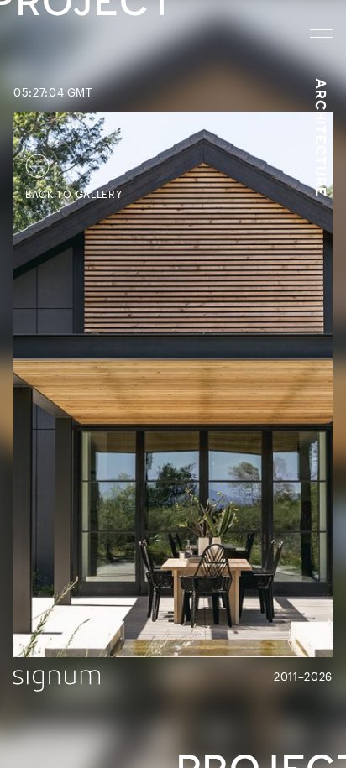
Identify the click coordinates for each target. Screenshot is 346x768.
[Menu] (321, 36)
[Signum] (56, 681)
